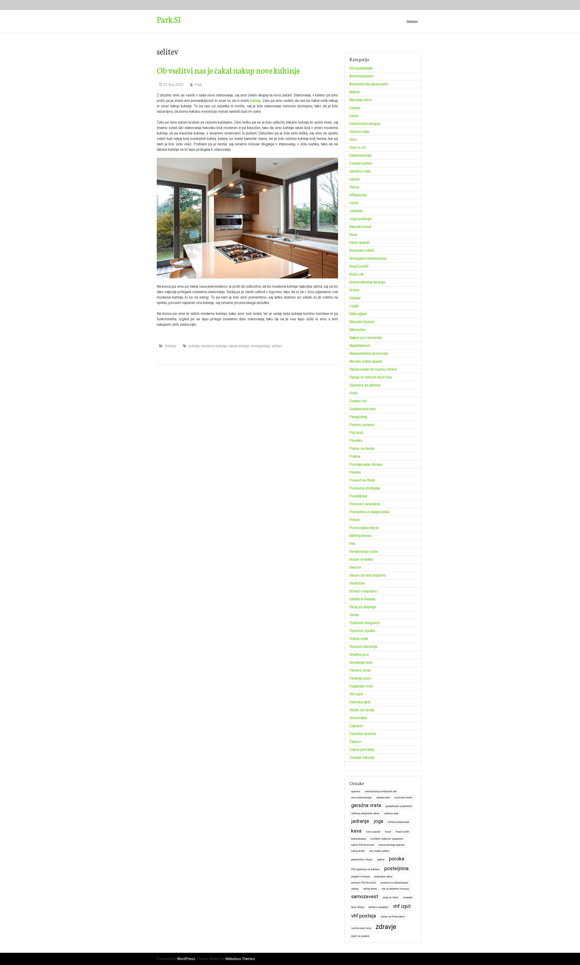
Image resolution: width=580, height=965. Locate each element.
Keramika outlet (361, 250)
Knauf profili (358, 266)
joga (378, 821)
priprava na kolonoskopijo (394, 882)
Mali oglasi (358, 314)
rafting (354, 888)
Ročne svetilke (361, 559)
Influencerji (358, 195)
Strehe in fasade (362, 599)
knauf (388, 831)
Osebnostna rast (362, 409)
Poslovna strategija (364, 488)
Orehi (353, 393)
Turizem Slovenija (363, 646)
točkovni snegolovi (378, 907)
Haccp (354, 187)
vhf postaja (363, 916)
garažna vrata (366, 805)
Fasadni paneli (360, 163)
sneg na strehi (391, 897)
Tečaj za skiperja (362, 607)
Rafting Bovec (360, 536)
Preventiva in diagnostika (369, 512)
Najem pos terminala (365, 337)
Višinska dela (359, 702)
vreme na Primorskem (393, 916)
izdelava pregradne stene (365, 813)
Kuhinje (170, 346)
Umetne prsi (359, 654)
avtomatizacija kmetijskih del (381, 791)
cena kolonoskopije (361, 797)
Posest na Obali (362, 480)
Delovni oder (359, 131)
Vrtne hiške (358, 718)
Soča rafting (357, 907)
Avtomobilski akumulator (368, 84)
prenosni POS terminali (363, 882)
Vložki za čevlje (361, 710)
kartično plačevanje (398, 822)
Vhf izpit (356, 694)
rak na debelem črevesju (395, 888)
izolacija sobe (391, 813)
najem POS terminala (362, 844)
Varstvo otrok (360, 670)
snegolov (408, 897)
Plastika (355, 440)
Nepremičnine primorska (368, 353)
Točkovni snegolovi (364, 623)
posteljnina (396, 868)
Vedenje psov (360, 678)
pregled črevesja (360, 876)
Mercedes (357, 330)
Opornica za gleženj (364, 385)
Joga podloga (360, 219)
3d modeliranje (361, 68)
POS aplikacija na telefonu (365, 869)
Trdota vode (358, 639)
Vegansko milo (361, 686)
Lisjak (354, 306)
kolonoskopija (358, 838)
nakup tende (358, 851)
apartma (355, 791)
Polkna (354, 456)
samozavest (364, 896)
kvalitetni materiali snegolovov (386, 838)
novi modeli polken (379, 851)
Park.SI (169, 19)
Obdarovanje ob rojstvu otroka (372, 369)
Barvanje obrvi (360, 100)
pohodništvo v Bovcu (362, 859)
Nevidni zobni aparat (365, 361)
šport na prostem (360, 936)
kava (356, 831)
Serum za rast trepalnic (367, 575)
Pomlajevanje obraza (365, 464)
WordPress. (186, 959)
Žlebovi (355, 742)
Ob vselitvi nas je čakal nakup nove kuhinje (228, 70)
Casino (354, 108)
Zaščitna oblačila (362, 734)
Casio (353, 116)
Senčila (355, 567)
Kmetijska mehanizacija (367, 258)
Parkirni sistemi (361, 425)
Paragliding (358, 417)
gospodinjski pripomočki (399, 806)
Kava (353, 234)
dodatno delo (383, 797)
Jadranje (356, 211)
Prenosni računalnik (364, 504)
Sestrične (357, 583)
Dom (353, 139)
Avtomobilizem (361, 76)
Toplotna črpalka (362, 631)
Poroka (355, 472)
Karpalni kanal (360, 227)
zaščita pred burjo (361, 928)
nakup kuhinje (238, 346)
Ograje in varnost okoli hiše (370, 377)
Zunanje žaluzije (362, 757)
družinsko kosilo (403, 797)
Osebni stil (358, 401)
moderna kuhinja (214, 346)
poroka (396, 859)
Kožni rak (356, 274)
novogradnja (260, 346)
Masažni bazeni (361, 322)
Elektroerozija (360, 155)
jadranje (360, 821)
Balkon (354, 92)
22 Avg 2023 (173, 84)
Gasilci (354, 179)
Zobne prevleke (361, 749)
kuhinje (255, 100)
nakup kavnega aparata (391, 844)
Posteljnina (358, 496)
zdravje (386, 927)
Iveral (353, 203)
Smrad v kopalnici (363, 591)
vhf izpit (402, 906)
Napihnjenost (359, 345)
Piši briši (356, 433)
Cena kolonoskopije (364, 124)
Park (198, 84)
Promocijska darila (364, 528)
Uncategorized (360, 662)
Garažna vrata (359, 171)
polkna (380, 859)
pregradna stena (383, 876)
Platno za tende (361, 448)
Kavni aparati (359, 242)
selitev (276, 346)
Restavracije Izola (363, 551)
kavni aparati (373, 831)
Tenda (354, 615)
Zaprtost (356, 726)
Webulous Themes (240, 959)
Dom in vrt (357, 147)
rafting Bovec (370, 888)
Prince (354, 520)
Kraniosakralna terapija (367, 282)
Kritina (354, 290)
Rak (352, 543)
